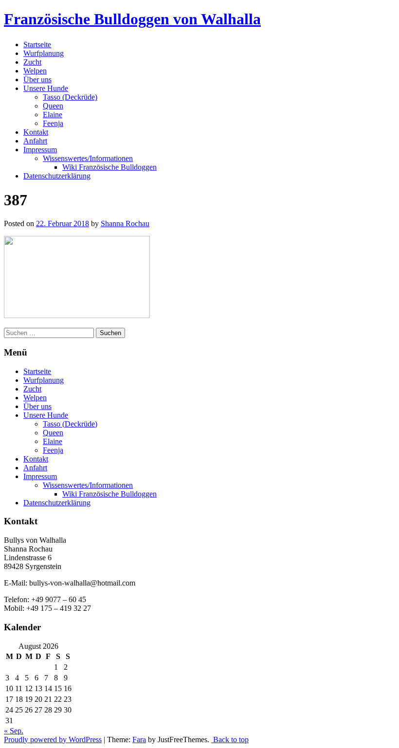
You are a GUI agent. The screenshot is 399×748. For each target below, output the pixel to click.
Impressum (40, 149)
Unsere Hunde (45, 88)
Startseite (37, 44)
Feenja (53, 123)
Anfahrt (35, 141)
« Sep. (13, 731)
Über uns (37, 79)
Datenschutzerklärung (57, 176)
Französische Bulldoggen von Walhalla (132, 19)
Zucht (32, 62)
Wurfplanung (43, 53)
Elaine (52, 114)
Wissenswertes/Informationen (88, 158)
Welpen (35, 71)
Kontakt (35, 132)
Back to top (230, 739)
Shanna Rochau (125, 223)
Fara (139, 739)
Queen (53, 106)
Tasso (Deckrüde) (70, 97)
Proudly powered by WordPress (53, 739)
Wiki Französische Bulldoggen (109, 167)
